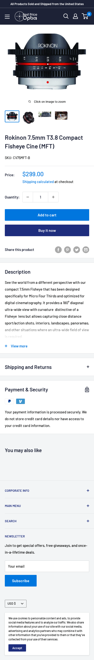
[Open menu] (7, 17)
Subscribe (20, 580)
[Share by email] (85, 249)
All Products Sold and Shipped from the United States (47, 4)
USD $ (11, 603)
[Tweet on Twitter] (76, 249)
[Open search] (66, 16)
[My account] (75, 16)
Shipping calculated (38, 181)
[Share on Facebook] (58, 249)
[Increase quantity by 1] (53, 197)
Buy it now (47, 230)
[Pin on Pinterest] (67, 249)
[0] (85, 16)
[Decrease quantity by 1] (28, 197)
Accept (17, 648)
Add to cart (47, 215)
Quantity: (12, 197)
